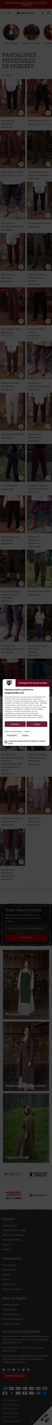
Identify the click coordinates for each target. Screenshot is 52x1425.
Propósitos (12, 735)
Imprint (27, 732)
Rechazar (15, 724)
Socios (25, 735)
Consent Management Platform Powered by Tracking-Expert (27, 742)
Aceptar (36, 724)
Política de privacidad (13, 732)
